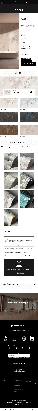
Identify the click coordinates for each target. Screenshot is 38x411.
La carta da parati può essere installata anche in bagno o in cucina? (18, 248)
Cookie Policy (19, 402)
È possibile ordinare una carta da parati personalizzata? (16, 245)
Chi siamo (4, 380)
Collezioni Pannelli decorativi (17, 387)
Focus (3, 385)
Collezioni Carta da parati (18, 380)
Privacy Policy (10, 402)
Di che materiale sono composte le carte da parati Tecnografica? (18, 255)
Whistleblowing (28, 402)
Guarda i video (19, 272)
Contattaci (19, 310)
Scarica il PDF (25, 54)
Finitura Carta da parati (18, 382)
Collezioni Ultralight (17, 383)
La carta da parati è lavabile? (10, 235)
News (3, 383)
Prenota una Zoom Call (20, 273)
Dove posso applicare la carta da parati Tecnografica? (16, 252)
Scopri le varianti (27, 48)
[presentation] (22, 93)
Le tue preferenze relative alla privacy (23, 409)
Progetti (15, 391)
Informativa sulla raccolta (9, 409)
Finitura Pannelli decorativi (19, 389)
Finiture (15, 392)
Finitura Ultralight (17, 385)
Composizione (28, 381)
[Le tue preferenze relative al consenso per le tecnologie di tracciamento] (36, 409)
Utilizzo (26, 383)
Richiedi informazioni (26, 58)
